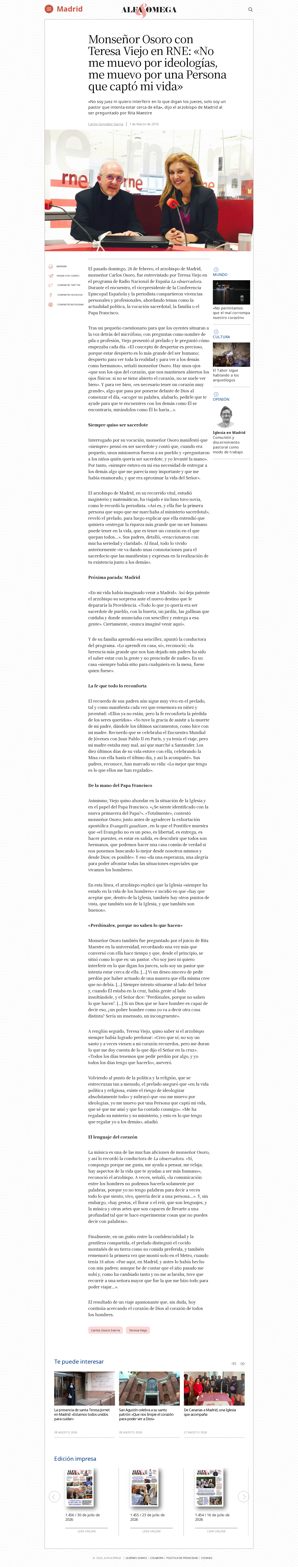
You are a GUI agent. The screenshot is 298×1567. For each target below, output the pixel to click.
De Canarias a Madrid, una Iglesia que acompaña (210, 1412)
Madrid (70, 9)
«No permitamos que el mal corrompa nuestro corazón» (231, 313)
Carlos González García (105, 124)
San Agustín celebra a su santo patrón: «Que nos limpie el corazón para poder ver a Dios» (146, 1414)
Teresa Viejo (138, 1330)
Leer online (86, 1531)
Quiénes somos (136, 1558)
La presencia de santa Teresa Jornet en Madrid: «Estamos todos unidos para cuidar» (82, 1414)
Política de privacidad (182, 1558)
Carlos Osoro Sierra (105, 1330)
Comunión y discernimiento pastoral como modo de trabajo (228, 444)
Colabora (156, 1558)
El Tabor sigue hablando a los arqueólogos (226, 375)
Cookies (206, 1558)
